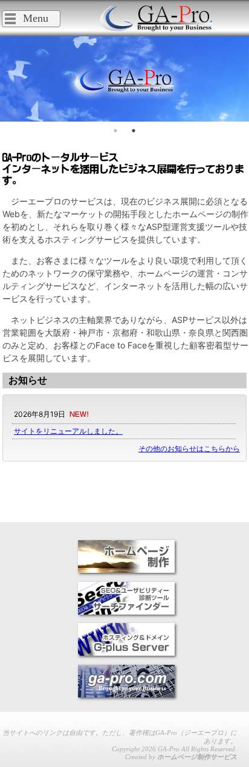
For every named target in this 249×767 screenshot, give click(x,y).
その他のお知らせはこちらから (189, 448)
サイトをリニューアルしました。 (68, 431)
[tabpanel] (124, 79)
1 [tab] (115, 131)
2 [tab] (134, 131)
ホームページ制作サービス (197, 756)
